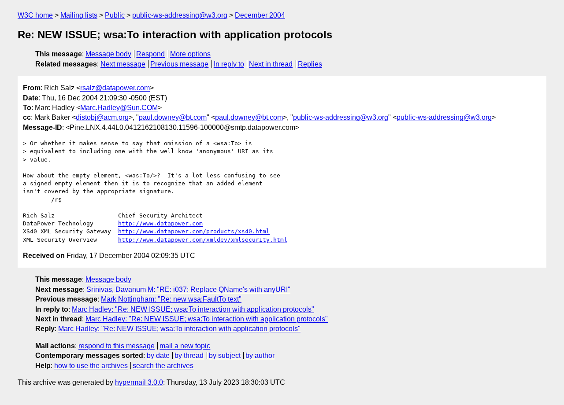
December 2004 (260, 15)
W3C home (35, 15)
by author (260, 355)
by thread (189, 355)
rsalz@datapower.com (115, 88)
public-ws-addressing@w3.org (179, 15)
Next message (122, 64)
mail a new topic (185, 346)
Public (115, 15)
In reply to (229, 64)
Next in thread (271, 64)
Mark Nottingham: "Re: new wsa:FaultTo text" (171, 299)
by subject (225, 355)
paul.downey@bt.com (173, 117)
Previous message (179, 64)
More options (190, 54)
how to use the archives (91, 365)
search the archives (163, 365)
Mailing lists (78, 15)
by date (158, 355)
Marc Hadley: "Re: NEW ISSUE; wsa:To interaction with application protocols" (193, 309)
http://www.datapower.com (160, 223)
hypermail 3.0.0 (139, 382)
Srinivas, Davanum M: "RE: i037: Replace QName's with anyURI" (188, 289)
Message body (108, 54)
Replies (310, 64)
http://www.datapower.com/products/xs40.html (194, 231)
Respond (150, 54)
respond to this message (116, 346)
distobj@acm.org (102, 117)
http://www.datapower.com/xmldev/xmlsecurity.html (202, 239)
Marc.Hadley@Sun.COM (119, 107)
